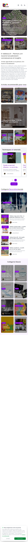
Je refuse (8, 538)
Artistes (3, 322)
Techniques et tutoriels (6, 40)
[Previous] (12, 180)
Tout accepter (20, 538)
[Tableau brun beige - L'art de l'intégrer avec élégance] (14, 116)
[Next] (15, 180)
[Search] (21, 5)
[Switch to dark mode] (24, 5)
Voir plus (14, 183)
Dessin (4, 18)
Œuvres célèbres (5, 93)
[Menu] (18, 5)
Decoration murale (19, 40)
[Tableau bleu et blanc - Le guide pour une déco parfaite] (14, 202)
